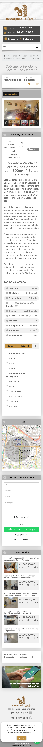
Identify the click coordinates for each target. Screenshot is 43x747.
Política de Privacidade (23, 733)
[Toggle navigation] (37, 47)
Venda (14, 56)
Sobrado (9, 58)
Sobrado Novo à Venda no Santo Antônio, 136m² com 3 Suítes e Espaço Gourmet (20, 594)
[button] (6, 110)
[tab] (11, 94)
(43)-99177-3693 (24, 32)
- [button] (5, 431)
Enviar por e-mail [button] (22, 517)
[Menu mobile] (4, 47)
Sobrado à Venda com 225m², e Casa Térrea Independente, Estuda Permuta (21, 559)
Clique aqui (8, 657)
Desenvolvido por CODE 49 (21, 745)
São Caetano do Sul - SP (29, 56)
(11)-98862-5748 (24, 28)
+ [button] (4, 427)
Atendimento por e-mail (23, 709)
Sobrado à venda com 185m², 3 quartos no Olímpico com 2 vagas (21, 630)
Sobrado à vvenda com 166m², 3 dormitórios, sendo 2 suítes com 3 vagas (20, 612)
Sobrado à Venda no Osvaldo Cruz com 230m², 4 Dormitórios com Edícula (19, 577)
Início (7, 56)
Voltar (37, 58)
